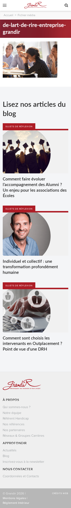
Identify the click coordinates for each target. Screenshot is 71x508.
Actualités (9, 450)
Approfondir (15, 443)
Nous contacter (18, 469)
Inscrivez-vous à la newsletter (23, 462)
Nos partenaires (14, 430)
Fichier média (26, 15)
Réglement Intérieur (16, 503)
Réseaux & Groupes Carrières (23, 436)
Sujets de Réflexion (19, 126)
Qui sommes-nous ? (16, 407)
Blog (6, 456)
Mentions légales (14, 498)
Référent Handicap (16, 418)
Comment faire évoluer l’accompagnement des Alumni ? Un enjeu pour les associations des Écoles (35, 187)
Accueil (8, 15)
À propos (11, 399)
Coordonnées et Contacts (21, 476)
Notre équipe (12, 413)
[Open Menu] (4, 5)
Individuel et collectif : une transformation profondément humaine (30, 266)
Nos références (13, 424)
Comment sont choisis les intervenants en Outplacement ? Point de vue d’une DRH (32, 343)
